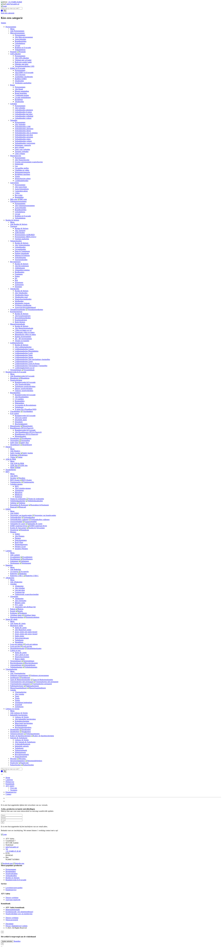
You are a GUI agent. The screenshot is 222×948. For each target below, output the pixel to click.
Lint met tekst (20, 590)
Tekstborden (19, 81)
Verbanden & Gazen (17, 524)
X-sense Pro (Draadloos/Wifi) (25, 409)
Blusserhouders (20, 436)
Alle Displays (15, 451)
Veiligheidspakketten (17, 501)
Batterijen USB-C (17, 576)
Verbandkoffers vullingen (19, 519)
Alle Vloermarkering (17, 673)
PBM (12, 468)
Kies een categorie (7, 13)
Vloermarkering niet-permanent (21, 682)
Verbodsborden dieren (23, 131)
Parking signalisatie (22, 253)
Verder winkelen (7, 941)
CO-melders (19, 399)
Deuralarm (19, 422)
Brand (12, 85)
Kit (16, 278)
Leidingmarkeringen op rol (24, 368)
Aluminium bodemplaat (23, 702)
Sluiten (3, 23)
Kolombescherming (22, 721)
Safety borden (15, 453)
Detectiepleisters (21, 540)
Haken (17, 276)
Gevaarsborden (20, 249)
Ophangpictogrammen (18, 201)
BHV (8, 472)
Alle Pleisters (19, 536)
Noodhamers (15, 438)
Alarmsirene (19, 490)
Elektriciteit (19, 164)
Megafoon (18, 492)
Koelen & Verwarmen (18, 528)
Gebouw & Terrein (12, 709)
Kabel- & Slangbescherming (20, 736)
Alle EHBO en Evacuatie (24, 72)
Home (8, 778)
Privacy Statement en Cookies (16, 926)
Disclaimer (9, 924)
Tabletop (13, 503)
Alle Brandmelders (22, 397)
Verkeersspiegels (21, 750)
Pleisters (13, 532)
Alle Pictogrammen (17, 31)
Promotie (13, 52)
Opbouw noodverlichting (24, 391)
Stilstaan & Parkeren (22, 255)
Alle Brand (19, 89)
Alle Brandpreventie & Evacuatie (22, 376)
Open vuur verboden (22, 149)
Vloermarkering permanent (20, 684)
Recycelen (18, 195)
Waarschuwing (15, 156)
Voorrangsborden (21, 260)
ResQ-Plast (19, 542)
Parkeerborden (15, 765)
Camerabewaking (21, 191)
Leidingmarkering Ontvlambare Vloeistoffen (31, 366)
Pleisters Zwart (20, 547)
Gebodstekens (20, 43)
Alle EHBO (14, 513)
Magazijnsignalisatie (17, 324)
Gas (16, 166)
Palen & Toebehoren (22, 251)
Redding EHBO (21, 79)
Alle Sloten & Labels (18, 623)
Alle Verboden (20, 124)
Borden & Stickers (12, 220)
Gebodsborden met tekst (23, 114)
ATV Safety (10, 786)
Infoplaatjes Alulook (22, 303)
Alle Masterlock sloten (23, 630)
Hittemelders (19, 403)
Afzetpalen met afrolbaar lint (25, 607)
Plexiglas (13, 759)
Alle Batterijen (15, 569)
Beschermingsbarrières (23, 727)
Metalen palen (20, 603)
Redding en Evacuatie (23, 48)
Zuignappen (19, 285)
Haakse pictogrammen (23, 337)
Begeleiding (19, 197)
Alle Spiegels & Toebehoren (25, 742)
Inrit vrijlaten (19, 147)
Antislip (13, 690)
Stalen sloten (19, 636)
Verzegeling (14, 440)
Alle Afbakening (16, 582)
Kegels (12, 611)
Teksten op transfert (22, 341)
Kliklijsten (14, 455)
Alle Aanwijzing (21, 187)
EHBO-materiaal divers (18, 526)
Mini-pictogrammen (17, 33)
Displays (9, 447)
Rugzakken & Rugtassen (19, 505)
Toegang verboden (21, 151)
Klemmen (18, 287)
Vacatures (13, 790)
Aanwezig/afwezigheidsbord (25, 307)
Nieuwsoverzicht (12, 920)
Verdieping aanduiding (23, 83)
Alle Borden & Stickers (18, 224)
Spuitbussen (14, 678)
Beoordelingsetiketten (23, 318)
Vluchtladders (15, 411)
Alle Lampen (15, 555)
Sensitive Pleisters (21, 549)
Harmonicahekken (17, 617)
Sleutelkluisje (15, 445)
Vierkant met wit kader (23, 60)
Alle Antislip (19, 694)
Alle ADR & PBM (17, 463)
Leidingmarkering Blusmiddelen (26, 351)
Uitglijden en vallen (22, 170)
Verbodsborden (20, 258)
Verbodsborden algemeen (24, 129)
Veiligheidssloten (16, 667)
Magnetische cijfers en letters (25, 334)
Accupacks (14, 571)
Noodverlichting (16, 380)
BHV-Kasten (15, 480)
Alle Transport (20, 230)
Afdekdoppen (20, 268)
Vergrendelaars (15, 661)
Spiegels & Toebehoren (18, 738)
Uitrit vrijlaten (20, 154)
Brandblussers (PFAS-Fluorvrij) (21, 428)
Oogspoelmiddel (16, 522)
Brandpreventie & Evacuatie (16, 372)
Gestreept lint (20, 592)
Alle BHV (14, 476)
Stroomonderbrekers (17, 761)
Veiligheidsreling (21, 725)
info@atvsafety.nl (12, 4)
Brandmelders (15, 393)
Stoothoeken (14, 732)
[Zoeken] (5, 11)
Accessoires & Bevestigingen (25, 405)
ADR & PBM (11, 459)
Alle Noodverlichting (22, 384)
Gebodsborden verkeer (23, 118)
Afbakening (10, 578)
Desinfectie (14, 530)
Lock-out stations (16, 644)
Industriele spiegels (22, 746)
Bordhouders (19, 272)
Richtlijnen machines (22, 174)
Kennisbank (10, 784)
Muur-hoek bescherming (24, 723)
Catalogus (9, 780)
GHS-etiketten (15, 54)
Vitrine (12, 457)
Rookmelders (20, 401)
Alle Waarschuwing (22, 160)
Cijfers (17, 193)
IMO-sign (13, 199)
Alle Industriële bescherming (25, 719)
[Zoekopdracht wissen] (2, 11)
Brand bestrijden (21, 93)
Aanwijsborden (20, 39)
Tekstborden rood (21, 297)
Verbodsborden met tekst (24, 135)
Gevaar (17, 45)
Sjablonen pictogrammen (19, 675)
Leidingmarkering (16, 343)
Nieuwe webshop (12, 898)
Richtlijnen (19, 99)
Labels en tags (15, 650)
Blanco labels (20, 659)
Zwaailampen (15, 557)
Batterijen (9, 565)
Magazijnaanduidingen (18, 688)
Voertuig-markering (22, 239)
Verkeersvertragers (17, 734)
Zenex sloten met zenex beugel (26, 634)
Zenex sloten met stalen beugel (26, 632)
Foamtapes (19, 274)
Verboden (13, 120)
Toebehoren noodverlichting (25, 386)
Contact (8, 794)
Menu (12, 29)
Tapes (17, 696)
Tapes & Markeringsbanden (20, 680)
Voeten (17, 700)
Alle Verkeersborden (22, 245)
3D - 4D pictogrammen (23, 339)
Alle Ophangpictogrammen (25, 206)
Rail (16, 280)
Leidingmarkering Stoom (24, 357)
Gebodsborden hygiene (23, 112)
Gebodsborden (20, 247)
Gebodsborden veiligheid (24, 116)
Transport (13, 226)
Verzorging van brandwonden (21, 515)
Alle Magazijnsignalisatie (24, 328)
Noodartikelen (11, 470)
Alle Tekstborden (21, 293)
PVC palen (19, 605)
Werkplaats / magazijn (23, 145)
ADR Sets (14, 465)
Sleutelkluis (19, 642)
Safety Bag (14, 443)
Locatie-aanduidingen (23, 97)
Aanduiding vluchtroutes (24, 77)
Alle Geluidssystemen (23, 488)
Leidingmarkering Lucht (24, 353)
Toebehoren (19, 407)
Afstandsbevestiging (22, 270)
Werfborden (19, 301)
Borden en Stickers (12, 878)
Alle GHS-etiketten (22, 58)
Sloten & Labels (11, 619)
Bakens (13, 609)
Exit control (14, 413)
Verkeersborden (16, 241)
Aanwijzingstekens (22, 189)
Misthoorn (18, 495)
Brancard (13, 507)
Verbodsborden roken (23, 139)
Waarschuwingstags (22, 657)
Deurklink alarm (21, 420)
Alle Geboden (20, 108)
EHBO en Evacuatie (17, 68)
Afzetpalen (14, 596)
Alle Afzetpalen (20, 601)
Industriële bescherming (19, 715)
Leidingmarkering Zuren (24, 361)
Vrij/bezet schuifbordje (23, 305)
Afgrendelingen (16, 665)
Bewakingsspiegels (22, 754)
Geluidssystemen (16, 484)
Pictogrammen (11, 27)
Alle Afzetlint (20, 588)
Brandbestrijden (20, 41)
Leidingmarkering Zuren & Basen (27, 364)
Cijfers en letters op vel (23, 330)
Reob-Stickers (20, 322)
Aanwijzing (14, 183)
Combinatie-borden (22, 95)
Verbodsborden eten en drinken (26, 133)
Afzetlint (13, 584)
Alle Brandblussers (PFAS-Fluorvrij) (28, 432)
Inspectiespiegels (21, 757)
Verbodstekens (20, 50)
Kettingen (13, 613)
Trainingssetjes (15, 482)
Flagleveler (14, 763)
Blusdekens (14, 378)
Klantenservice (11, 792)
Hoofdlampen (15, 559)
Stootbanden (14, 729)
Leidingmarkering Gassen (24, 349)
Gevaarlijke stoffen (22, 168)
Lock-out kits (15, 646)
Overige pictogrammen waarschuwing (29, 162)
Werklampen (14, 563)
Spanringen (19, 282)
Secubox (13, 478)
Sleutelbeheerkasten (17, 648)
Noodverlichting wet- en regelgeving (19, 914)
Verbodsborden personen (24, 137)
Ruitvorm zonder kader (23, 62)
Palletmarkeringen (16, 686)
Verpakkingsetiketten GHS (24, 66)
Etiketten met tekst (21, 64)
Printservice (10, 782)
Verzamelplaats (15, 370)
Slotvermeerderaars (22, 638)
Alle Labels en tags (22, 655)
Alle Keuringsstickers (23, 316)
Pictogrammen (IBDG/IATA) (25, 237)
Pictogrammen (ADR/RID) (25, 235)
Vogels (17, 176)
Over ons (13, 788)
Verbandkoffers (15, 517)
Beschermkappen (21, 424)
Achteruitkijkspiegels (22, 744)
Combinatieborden (21, 181)
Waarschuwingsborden (23, 299)
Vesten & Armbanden (18, 499)
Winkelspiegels (20, 752)
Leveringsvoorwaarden (14, 888)
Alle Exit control (21, 418)
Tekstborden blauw (22, 295)
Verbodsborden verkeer (23, 141)
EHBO (8, 509)
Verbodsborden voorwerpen (25, 143)
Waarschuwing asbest (23, 179)
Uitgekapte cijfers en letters (25, 332)
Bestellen (17, 941)
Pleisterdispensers (21, 544)
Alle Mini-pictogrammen (24, 37)
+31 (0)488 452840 (15, 2)
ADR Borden (20, 233)
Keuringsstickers (16, 312)
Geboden (13, 104)
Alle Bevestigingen (22, 266)
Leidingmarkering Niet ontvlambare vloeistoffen (32, 359)
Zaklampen (14, 561)
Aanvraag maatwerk (13, 900)
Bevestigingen (15, 262)
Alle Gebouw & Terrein (19, 713)
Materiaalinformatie (13, 910)
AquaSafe (18, 705)
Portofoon (18, 497)
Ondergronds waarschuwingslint (27, 594)
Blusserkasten (15, 426)
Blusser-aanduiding (22, 91)
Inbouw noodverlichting (23, 389)
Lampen (9, 551)
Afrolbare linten (16, 615)
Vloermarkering (11, 669)
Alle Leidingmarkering (23, 347)
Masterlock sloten (16, 626)
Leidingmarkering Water (24, 355)
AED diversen (20, 75)
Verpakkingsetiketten (17, 309)
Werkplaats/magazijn (22, 172)
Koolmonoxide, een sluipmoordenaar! (19, 912)
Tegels (17, 698)
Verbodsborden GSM (22, 127)
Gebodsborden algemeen (24, 110)
